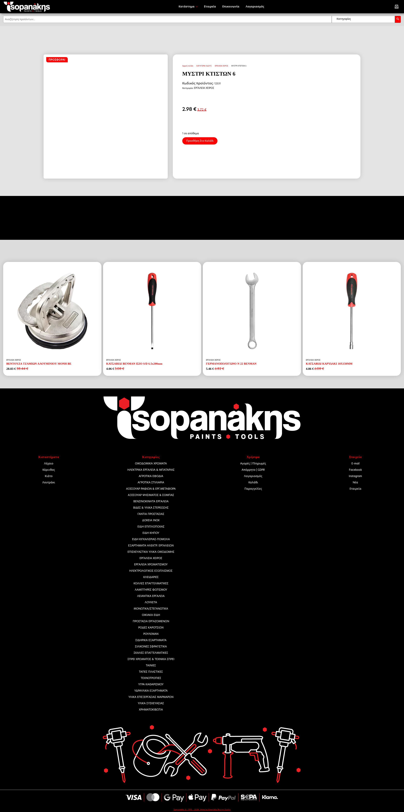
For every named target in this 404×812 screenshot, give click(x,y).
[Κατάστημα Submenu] (198, 6)
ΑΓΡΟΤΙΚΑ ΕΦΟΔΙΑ (151, 476)
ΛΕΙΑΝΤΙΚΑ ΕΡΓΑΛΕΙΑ (151, 596)
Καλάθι (253, 482)
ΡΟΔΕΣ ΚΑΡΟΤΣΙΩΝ (150, 627)
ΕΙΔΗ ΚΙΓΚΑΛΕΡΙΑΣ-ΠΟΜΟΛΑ (151, 539)
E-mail (355, 463)
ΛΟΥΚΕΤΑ (151, 602)
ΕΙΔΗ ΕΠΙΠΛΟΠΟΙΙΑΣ (150, 527)
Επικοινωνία (230, 6)
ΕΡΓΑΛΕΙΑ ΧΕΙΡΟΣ (221, 66)
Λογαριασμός (255, 6)
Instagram (355, 476)
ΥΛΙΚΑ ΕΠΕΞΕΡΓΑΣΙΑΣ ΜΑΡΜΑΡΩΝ (150, 697)
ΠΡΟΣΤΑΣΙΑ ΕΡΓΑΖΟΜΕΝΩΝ (151, 621)
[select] (363, 19)
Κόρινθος (48, 470)
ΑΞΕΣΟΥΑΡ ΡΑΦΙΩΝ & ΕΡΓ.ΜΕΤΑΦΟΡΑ (151, 489)
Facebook (355, 470)
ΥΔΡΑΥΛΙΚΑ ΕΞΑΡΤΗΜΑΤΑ (151, 691)
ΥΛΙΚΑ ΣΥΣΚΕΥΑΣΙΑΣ (151, 703)
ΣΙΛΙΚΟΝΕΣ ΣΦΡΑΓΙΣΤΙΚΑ (151, 646)
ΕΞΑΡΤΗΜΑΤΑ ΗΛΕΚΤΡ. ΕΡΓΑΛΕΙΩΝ (151, 545)
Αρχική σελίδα (187, 66)
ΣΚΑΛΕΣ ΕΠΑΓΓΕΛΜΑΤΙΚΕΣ (151, 653)
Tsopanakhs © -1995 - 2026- (186, 809)
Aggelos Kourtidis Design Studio (215, 809)
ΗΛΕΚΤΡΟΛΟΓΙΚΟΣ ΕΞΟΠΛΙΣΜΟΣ (150, 571)
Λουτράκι (48, 482)
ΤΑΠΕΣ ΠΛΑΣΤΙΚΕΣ (151, 672)
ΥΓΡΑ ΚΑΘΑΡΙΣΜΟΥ (150, 684)
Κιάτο (49, 476)
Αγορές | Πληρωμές (253, 463)
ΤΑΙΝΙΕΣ (151, 665)
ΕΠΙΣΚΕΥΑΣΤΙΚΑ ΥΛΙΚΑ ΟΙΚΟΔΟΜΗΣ (151, 552)
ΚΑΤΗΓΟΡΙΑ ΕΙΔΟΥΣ (204, 66)
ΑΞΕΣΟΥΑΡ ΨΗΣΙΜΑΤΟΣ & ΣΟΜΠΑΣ (151, 495)
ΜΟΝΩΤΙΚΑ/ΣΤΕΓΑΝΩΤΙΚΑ (151, 609)
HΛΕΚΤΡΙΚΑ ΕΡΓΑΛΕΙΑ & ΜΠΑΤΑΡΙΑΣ (151, 470)
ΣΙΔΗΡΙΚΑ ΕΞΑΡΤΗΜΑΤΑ (150, 640)
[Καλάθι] (396, 6)
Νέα (355, 482)
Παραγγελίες (253, 489)
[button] (398, 19)
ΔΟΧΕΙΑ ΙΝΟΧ (151, 520)
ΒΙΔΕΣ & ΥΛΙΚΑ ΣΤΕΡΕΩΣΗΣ (151, 508)
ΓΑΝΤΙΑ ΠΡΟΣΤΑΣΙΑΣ (150, 514)
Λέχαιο (48, 463)
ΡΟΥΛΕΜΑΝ (150, 634)
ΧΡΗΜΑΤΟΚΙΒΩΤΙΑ (151, 710)
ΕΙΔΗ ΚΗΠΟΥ (151, 533)
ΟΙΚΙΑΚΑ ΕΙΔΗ (151, 615)
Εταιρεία (210, 6)
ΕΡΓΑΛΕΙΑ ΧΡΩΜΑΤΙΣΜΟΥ (151, 564)
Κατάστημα (187, 6)
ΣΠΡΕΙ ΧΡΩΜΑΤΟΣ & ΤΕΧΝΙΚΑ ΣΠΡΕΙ (151, 659)
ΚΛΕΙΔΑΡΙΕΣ (151, 577)
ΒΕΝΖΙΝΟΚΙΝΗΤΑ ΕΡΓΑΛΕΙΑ (151, 501)
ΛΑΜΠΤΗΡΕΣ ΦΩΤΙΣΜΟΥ (151, 590)
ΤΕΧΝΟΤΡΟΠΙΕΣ (151, 678)
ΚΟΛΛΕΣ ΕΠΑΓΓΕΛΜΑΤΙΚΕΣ (151, 583)
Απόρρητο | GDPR (253, 470)
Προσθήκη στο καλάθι (200, 141)
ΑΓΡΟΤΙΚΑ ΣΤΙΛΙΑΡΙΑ (151, 482)
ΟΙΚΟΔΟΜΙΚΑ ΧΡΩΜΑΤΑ (151, 463)
